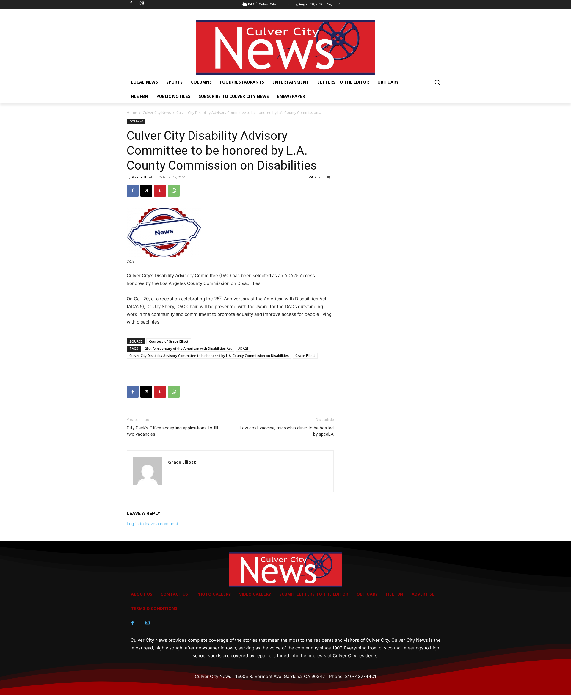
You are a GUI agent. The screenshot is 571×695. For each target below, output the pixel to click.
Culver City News (157, 112)
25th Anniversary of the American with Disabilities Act (188, 348)
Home (132, 112)
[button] (437, 82)
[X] (146, 191)
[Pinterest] (160, 191)
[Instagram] (147, 623)
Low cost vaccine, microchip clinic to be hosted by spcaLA (287, 431)
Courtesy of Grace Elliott (168, 341)
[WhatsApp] (174, 191)
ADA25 (243, 348)
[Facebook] (133, 191)
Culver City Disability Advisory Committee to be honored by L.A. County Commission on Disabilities (209, 355)
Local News (135, 121)
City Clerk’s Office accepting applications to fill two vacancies (172, 431)
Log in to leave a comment (152, 523)
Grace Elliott (143, 177)
